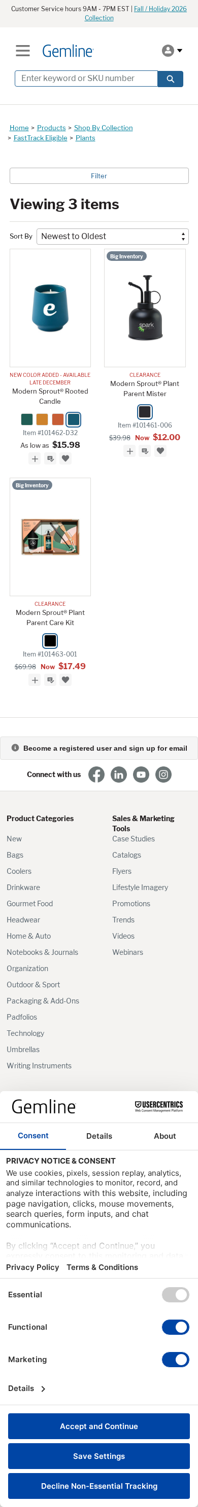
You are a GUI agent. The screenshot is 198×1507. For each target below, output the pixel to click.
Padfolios (22, 1017)
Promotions (131, 903)
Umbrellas (23, 1049)
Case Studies (133, 838)
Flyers (121, 871)
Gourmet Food (30, 903)
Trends (123, 919)
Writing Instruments (39, 1065)
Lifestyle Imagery (140, 887)
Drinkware (23, 887)
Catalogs (126, 855)
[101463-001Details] (50, 537)
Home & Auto (29, 936)
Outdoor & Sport (33, 984)
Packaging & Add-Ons (43, 1000)
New (14, 838)
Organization (27, 968)
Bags (15, 855)
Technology (25, 1033)
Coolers (19, 871)
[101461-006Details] (145, 308)
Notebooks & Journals (42, 952)
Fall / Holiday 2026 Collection (136, 13)
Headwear (23, 919)
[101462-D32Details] (50, 308)
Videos (123, 936)
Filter (99, 176)
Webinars (127, 952)
